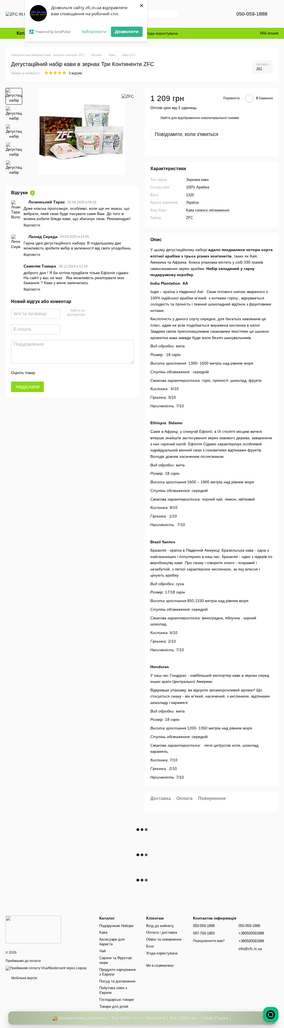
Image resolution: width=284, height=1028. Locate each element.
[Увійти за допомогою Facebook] (90, 313)
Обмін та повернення (163, 939)
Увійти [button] (165, 118)
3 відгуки (75, 73)
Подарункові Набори (116, 926)
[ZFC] (127, 96)
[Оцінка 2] (53, 372)
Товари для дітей (113, 1006)
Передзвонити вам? (209, 941)
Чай (102, 951)
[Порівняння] (204, 13)
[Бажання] (218, 13)
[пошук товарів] (174, 13)
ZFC (189, 218)
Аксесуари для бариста (112, 941)
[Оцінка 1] (44, 372)
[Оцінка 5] (79, 372)
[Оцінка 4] (71, 372)
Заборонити (94, 31)
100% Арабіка (197, 187)
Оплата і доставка (161, 932)
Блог (150, 946)
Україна (192, 202)
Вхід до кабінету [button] (160, 926)
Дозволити (127, 31)
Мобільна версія (24, 978)
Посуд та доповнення (117, 981)
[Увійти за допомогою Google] (99, 313)
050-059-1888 (251, 13)
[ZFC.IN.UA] (33, 929)
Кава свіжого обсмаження (207, 210)
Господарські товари (116, 999)
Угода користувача (161, 33)
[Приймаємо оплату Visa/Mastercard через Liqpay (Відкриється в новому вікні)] (46, 968)
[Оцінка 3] (62, 372)
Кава (103, 932)
